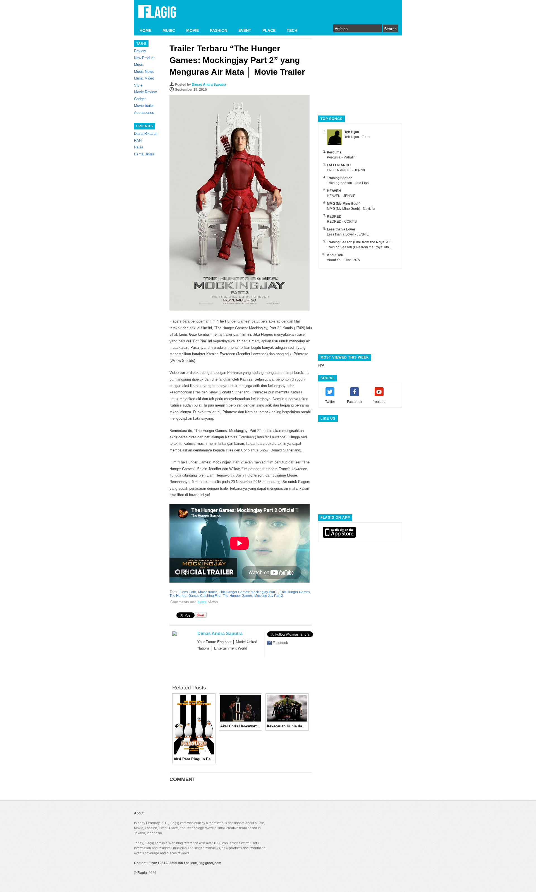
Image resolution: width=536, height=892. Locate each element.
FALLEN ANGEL (339, 165)
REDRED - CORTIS (342, 221)
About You (335, 255)
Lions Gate (188, 592)
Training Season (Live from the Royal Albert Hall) (365, 242)
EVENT (244, 30)
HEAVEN (334, 191)
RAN (138, 140)
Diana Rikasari (145, 133)
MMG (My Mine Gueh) (343, 204)
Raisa (138, 147)
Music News (144, 71)
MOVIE (192, 30)
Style (138, 85)
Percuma (334, 152)
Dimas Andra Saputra (209, 84)
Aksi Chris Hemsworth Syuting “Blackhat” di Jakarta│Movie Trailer (240, 726)
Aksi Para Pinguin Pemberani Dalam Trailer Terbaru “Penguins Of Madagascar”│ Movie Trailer (194, 759)
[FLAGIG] (157, 14)
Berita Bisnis (144, 154)
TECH (292, 30)
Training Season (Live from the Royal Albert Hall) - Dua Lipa (372, 247)
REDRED (334, 216)
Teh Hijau (351, 132)
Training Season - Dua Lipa (348, 183)
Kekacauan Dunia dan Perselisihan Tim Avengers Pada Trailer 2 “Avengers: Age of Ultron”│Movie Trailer (287, 726)
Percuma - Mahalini (341, 157)
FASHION (218, 30)
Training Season (339, 178)
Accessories (144, 112)
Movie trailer (144, 106)
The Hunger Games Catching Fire (195, 596)
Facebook (280, 643)
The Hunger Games (295, 592)
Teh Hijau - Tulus (357, 137)
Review (140, 51)
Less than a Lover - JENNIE (348, 234)
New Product (144, 58)
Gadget (140, 99)
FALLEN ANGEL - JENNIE (346, 170)
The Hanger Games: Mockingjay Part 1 (248, 592)
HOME (145, 30)
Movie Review (145, 92)
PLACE (269, 30)
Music (139, 64)
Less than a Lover (341, 229)
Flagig (142, 873)
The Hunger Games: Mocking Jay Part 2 (253, 596)
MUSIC (168, 30)
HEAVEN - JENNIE (341, 196)
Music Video (144, 78)
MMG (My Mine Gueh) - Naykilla (351, 209)
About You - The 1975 (343, 260)
